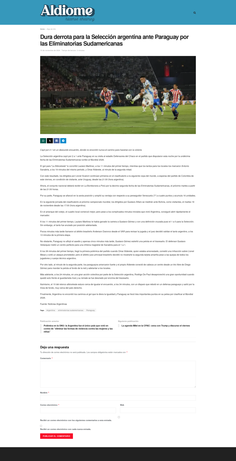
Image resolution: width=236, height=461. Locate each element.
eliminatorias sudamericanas (70, 310)
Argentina (51, 310)
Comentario (46, 358)
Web (122, 405)
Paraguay (90, 310)
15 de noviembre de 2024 (50, 50)
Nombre (44, 392)
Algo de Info (51, 29)
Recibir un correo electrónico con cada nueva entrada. (65, 429)
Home (42, 29)
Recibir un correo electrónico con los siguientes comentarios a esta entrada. (76, 420)
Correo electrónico (49, 405)
